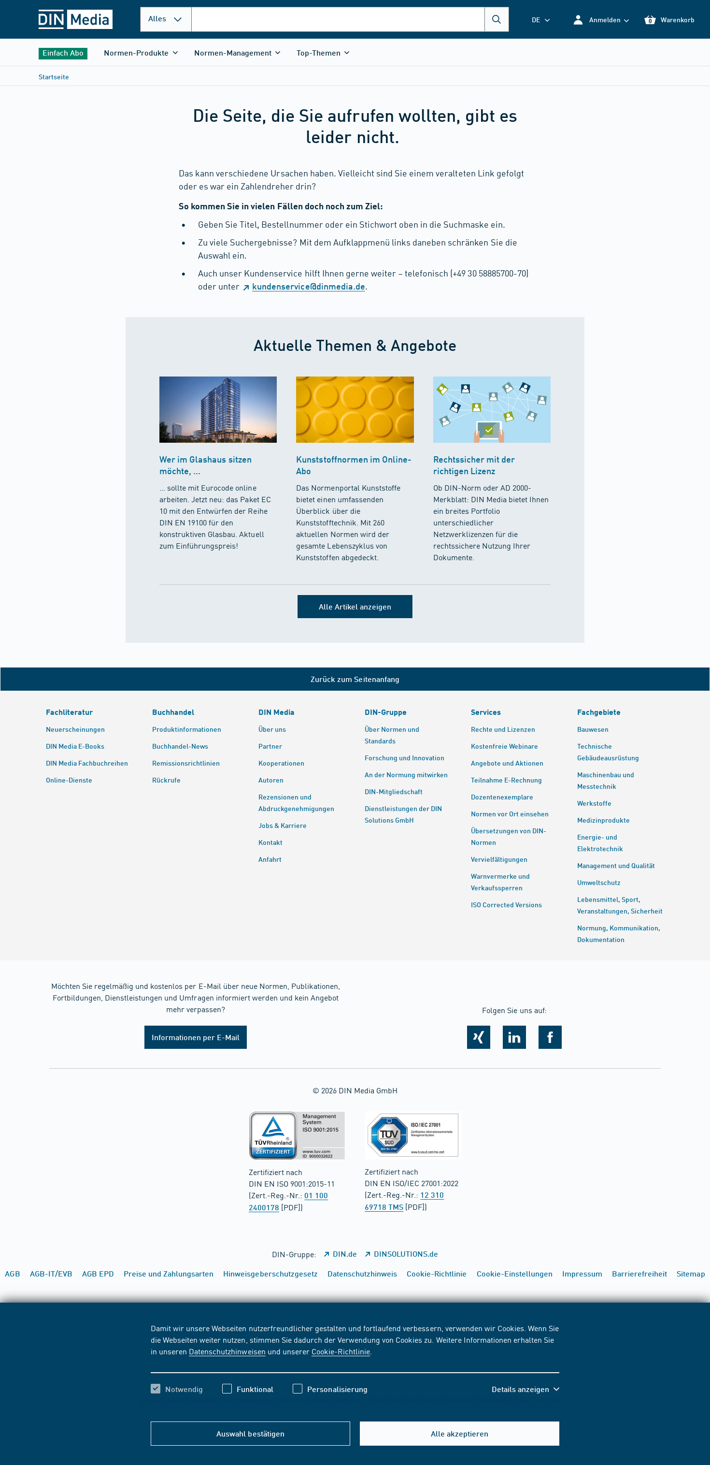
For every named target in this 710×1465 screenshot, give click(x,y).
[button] (600, 19)
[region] (355, 1367)
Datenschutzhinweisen (227, 1351)
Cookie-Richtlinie (341, 1351)
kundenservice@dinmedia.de (308, 286)
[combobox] (350, 19)
